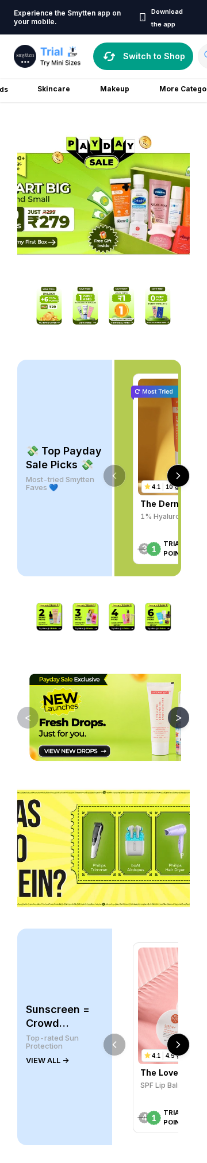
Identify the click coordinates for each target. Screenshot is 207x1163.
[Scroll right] (178, 475)
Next (170, 717)
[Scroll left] (114, 475)
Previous (19, 717)
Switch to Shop (154, 56)
